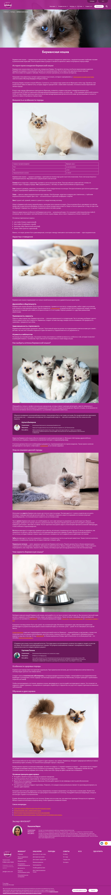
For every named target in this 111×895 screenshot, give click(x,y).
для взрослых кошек (76, 619)
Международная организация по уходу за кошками (32, 813)
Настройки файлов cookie (79, 890)
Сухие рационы (17, 632)
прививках (44, 446)
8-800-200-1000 (8, 862)
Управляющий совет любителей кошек (27, 810)
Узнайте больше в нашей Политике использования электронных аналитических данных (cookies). (30, 892)
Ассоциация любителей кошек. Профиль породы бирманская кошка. (38, 815)
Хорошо (93, 890)
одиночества (55, 308)
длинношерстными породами (83, 77)
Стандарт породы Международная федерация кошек (32, 808)
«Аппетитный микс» (26, 638)
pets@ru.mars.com (8, 871)
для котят (65, 619)
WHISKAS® (33, 619)
